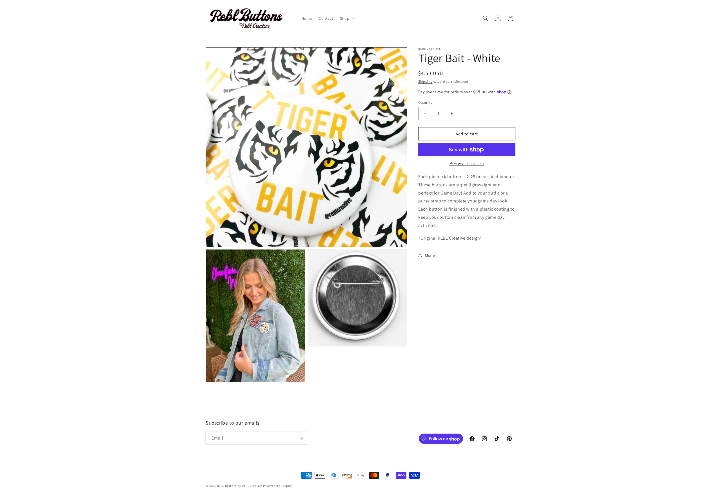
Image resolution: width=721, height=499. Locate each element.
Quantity (425, 102)
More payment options (466, 163)
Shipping (425, 81)
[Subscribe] (300, 438)
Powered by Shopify (277, 486)
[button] (347, 18)
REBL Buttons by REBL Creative (239, 486)
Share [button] (430, 255)
